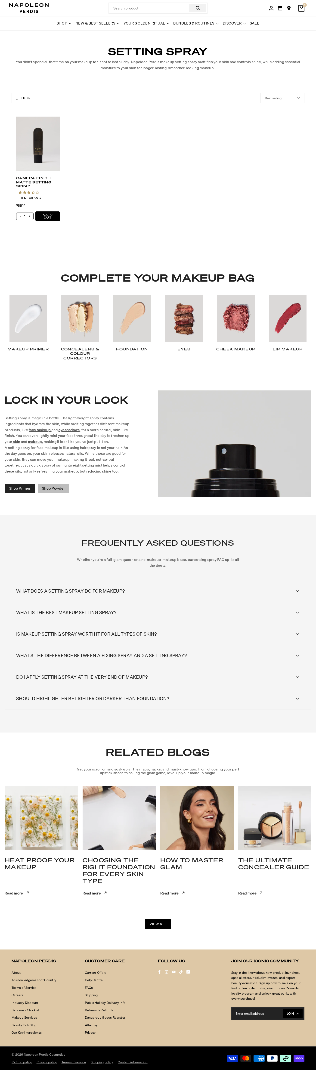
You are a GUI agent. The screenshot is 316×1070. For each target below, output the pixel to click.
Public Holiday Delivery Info (105, 1002)
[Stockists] (289, 8)
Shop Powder (53, 488)
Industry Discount (25, 1002)
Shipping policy (102, 1062)
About (16, 972)
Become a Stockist (25, 1010)
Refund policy (22, 1062)
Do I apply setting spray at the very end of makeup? (82, 676)
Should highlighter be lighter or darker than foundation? (92, 698)
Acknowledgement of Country (34, 980)
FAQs (89, 987)
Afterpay (91, 1025)
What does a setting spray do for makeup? (70, 590)
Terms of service (74, 1062)
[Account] (271, 8)
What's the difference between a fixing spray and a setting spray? (101, 655)
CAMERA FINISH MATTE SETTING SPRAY (34, 182)
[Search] (197, 8)
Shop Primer (20, 488)
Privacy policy (47, 1062)
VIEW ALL (158, 924)
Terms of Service (24, 987)
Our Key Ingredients (27, 1032)
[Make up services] (280, 8)
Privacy (90, 1032)
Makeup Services (24, 1017)
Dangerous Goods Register (105, 1017)
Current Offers (95, 972)
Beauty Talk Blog (24, 1025)
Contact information (132, 1062)
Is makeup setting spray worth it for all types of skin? (86, 633)
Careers (17, 995)
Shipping (91, 995)
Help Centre (94, 980)
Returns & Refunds (99, 1010)
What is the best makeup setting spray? (66, 612)
